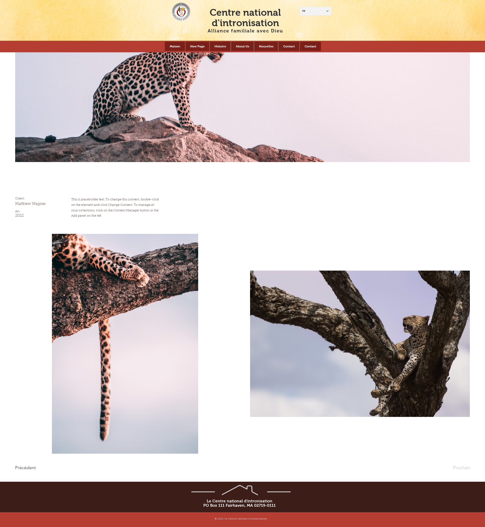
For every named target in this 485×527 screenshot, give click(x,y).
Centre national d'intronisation (245, 17)
